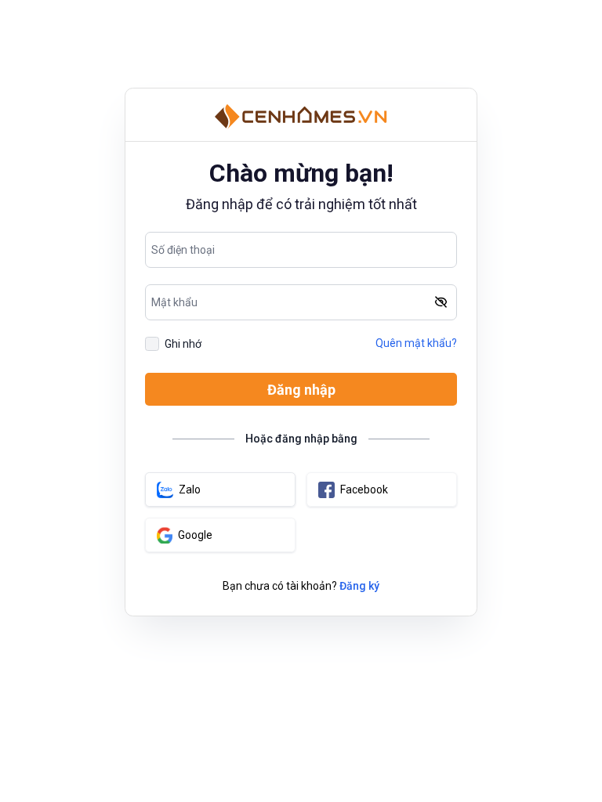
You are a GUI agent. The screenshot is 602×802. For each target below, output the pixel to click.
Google (195, 535)
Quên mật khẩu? (416, 343)
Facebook (364, 489)
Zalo (190, 489)
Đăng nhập (301, 389)
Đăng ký (359, 586)
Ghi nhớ (183, 344)
